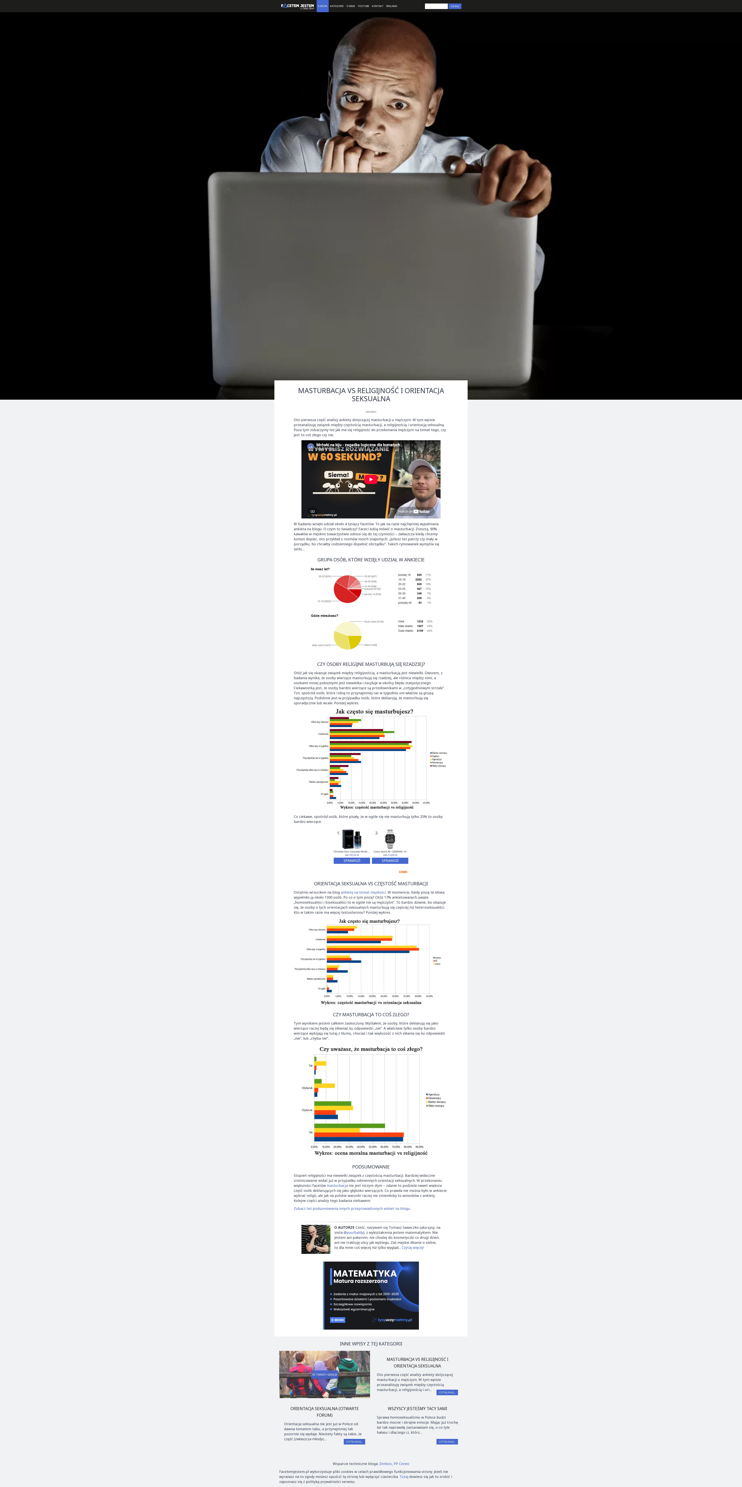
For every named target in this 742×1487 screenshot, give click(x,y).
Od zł (352, 855)
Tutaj (404, 1476)
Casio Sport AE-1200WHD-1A (390, 851)
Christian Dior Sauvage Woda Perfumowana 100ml (352, 851)
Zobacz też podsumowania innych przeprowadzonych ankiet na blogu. (352, 1208)
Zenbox (385, 1463)
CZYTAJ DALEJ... (447, 1392)
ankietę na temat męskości (363, 892)
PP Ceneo (401, 1463)
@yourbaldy (353, 1232)
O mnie (350, 6)
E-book (322, 6)
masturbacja (337, 1185)
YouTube (363, 6)
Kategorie (337, 6)
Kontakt (378, 6)
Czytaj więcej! (413, 1247)
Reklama (391, 6)
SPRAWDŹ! (352, 860)
